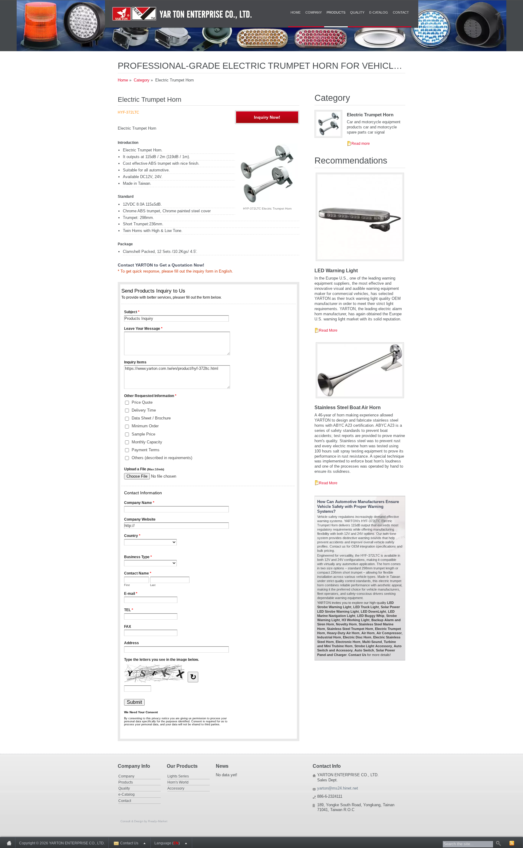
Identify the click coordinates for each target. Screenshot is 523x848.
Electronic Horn (348, 642)
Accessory (175, 788)
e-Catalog (378, 12)
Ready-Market (157, 821)
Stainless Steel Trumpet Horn (350, 629)
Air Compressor (389, 633)
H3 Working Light (356, 620)
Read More (328, 330)
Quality (357, 12)
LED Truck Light (366, 607)
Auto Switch (364, 650)
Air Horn (368, 633)
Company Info (134, 766)
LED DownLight (373, 611)
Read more (360, 143)
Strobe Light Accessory (373, 646)
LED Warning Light (336, 270)
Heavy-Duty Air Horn (343, 633)
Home (296, 12)
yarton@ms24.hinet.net (337, 788)
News (222, 766)
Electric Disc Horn (357, 637)
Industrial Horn (329, 637)
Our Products (182, 766)
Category (142, 80)
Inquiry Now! (267, 117)
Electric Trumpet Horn (370, 114)
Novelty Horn (346, 624)
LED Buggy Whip (370, 616)
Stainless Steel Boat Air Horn (347, 407)
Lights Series (178, 776)
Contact (401, 12)
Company (313, 12)
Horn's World (178, 782)
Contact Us (357, 655)
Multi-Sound (372, 642)
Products (336, 12)
